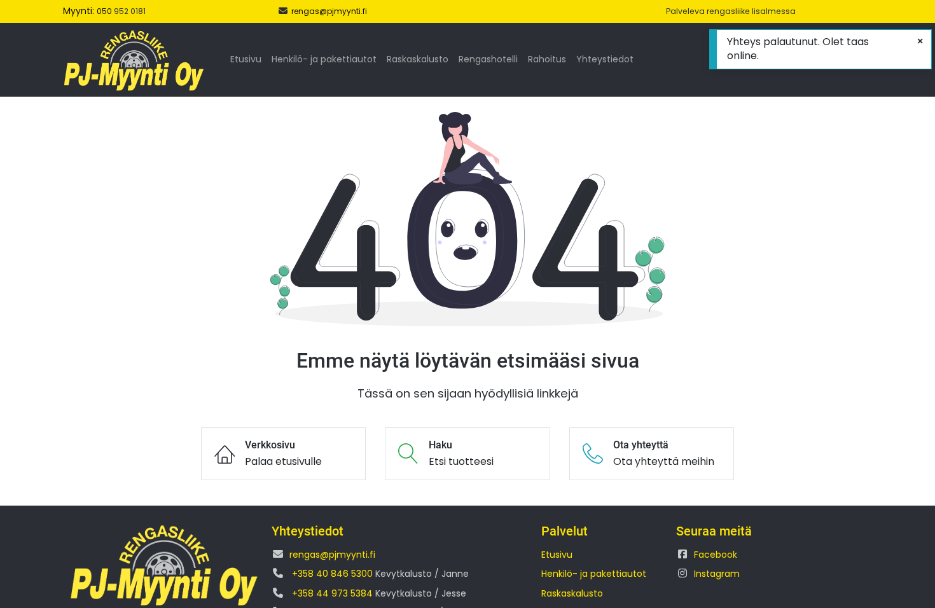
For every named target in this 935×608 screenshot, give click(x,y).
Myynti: (80, 10)
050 (105, 11)
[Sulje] (920, 41)
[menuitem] (246, 59)
